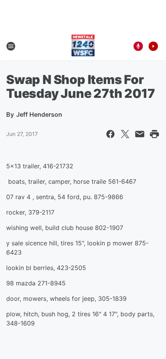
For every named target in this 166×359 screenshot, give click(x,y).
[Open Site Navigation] (10, 46)
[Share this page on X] (125, 134)
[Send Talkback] (138, 46)
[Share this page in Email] (139, 134)
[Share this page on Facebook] (110, 134)
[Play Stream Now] (153, 46)
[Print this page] (154, 134)
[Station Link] (83, 46)
